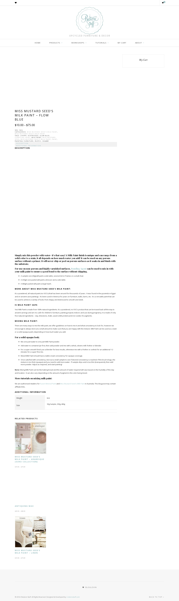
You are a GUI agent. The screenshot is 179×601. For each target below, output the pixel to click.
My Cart (122, 43)
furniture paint (22, 137)
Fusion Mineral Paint (48, 383)
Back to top (156, 597)
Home (38, 43)
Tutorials (101, 43)
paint (54, 139)
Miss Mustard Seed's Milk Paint (30, 134)
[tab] (66, 143)
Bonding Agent (78, 268)
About (138, 43)
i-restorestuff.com (73, 597)
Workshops (77, 43)
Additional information (28, 146)
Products (54, 43)
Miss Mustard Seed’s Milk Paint (42, 132)
